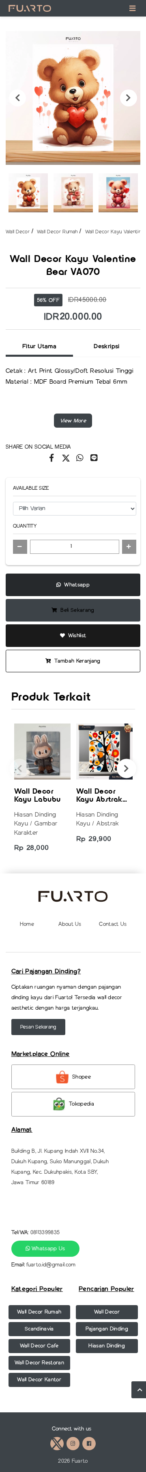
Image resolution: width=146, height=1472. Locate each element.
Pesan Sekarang (38, 1027)
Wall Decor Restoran (39, 1363)
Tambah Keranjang (77, 661)
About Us (70, 924)
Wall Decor (18, 232)
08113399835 (45, 1232)
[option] (73, 98)
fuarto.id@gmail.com (50, 1265)
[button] (73, 421)
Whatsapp (76, 585)
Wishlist (76, 635)
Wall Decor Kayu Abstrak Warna (99, 796)
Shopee (81, 1077)
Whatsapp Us (47, 1248)
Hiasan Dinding (106, 1346)
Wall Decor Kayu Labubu (37, 796)
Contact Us (113, 924)
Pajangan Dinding (107, 1329)
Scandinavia (39, 1329)
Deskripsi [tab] (106, 346)
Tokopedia (81, 1104)
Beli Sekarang (76, 610)
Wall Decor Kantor (39, 1379)
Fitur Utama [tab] (39, 346)
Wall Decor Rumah (57, 232)
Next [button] (128, 97)
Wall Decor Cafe (39, 1346)
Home (27, 924)
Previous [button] (17, 97)
